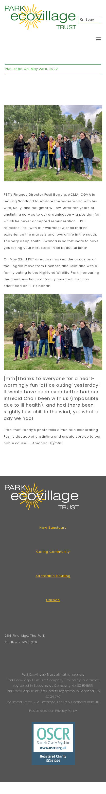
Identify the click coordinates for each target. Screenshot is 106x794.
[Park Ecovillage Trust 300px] (40, 6)
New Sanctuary (53, 527)
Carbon (53, 600)
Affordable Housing (53, 575)
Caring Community (53, 551)
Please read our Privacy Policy (53, 710)
